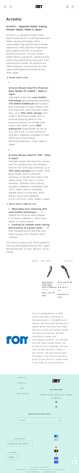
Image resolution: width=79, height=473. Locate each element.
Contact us (21, 383)
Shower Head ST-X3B (65, 282)
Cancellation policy (49, 472)
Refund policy (21, 469)
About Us (22, 377)
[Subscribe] (59, 420)
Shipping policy (60, 469)
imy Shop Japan (42, 467)
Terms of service (46, 469)
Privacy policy (33, 469)
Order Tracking (22, 393)
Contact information (33, 472)
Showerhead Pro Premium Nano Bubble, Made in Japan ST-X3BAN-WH (49, 284)
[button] (5, 6)
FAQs (22, 388)
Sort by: (35, 261)
